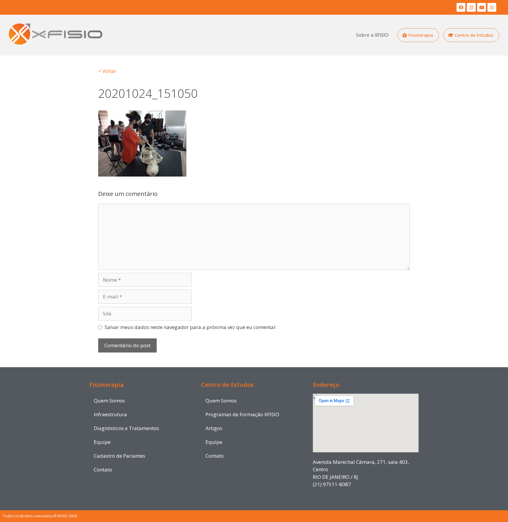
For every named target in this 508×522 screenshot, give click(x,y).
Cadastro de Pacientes (119, 455)
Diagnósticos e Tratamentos (126, 428)
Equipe (102, 442)
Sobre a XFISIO (372, 35)
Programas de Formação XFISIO (242, 414)
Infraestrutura (110, 414)
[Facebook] (461, 7)
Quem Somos (109, 400)
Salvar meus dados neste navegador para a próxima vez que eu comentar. (191, 327)
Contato (103, 469)
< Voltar (107, 71)
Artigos (213, 428)
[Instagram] (471, 7)
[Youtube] (481, 7)
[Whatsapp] (491, 7)
